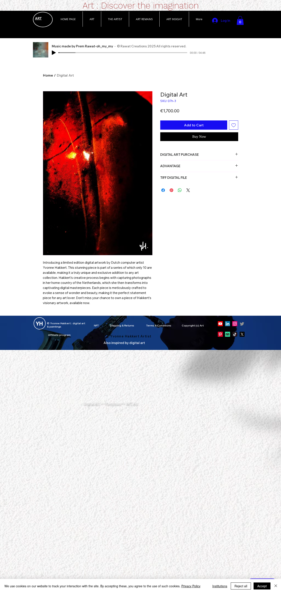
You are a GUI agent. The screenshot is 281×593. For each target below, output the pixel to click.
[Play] (54, 52)
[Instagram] (234, 323)
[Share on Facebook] (163, 190)
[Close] (275, 585)
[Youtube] (220, 323)
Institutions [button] (219, 586)
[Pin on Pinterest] (171, 190)
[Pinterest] (220, 334)
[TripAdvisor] (227, 334)
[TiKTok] (234, 334)
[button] (92, 19)
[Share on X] (188, 190)
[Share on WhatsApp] (179, 190)
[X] (242, 334)
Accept (262, 586)
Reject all (240, 586)
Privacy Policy (190, 586)
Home (48, 75)
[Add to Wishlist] (233, 125)
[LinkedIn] (227, 323)
